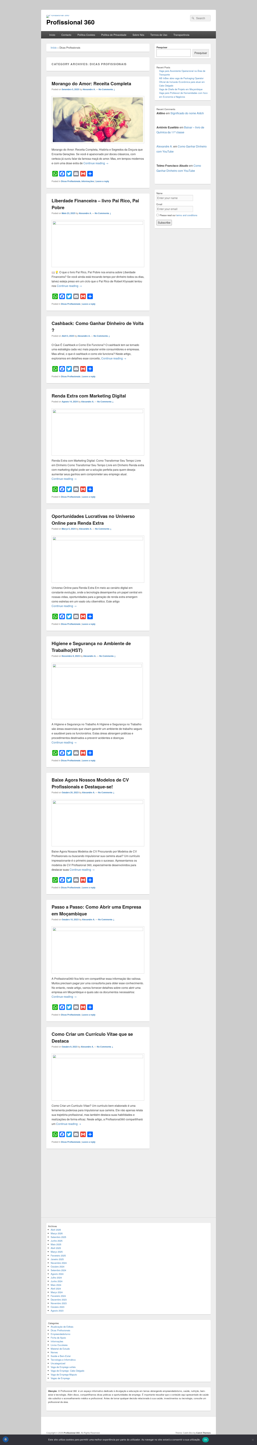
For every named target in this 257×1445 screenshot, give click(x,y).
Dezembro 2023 (59, 1299)
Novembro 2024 (59, 1263)
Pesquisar (161, 47)
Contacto (66, 35)
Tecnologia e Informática (63, 1359)
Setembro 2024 (58, 1270)
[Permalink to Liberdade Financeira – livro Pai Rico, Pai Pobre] (98, 224)
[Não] (252, 1440)
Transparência (181, 35)
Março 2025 (57, 1251)
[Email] (208, 1424)
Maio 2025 (56, 1244)
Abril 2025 (56, 1248)
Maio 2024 (56, 1285)
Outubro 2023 (57, 1307)
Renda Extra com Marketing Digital (89, 395)
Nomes (54, 1352)
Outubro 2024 (57, 1266)
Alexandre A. (89, 89)
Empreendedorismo (60, 1334)
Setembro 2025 (58, 1237)
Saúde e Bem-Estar (61, 1356)
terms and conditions (186, 215)
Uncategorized (58, 1363)
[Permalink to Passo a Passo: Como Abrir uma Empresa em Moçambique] (98, 930)
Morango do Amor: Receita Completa (91, 83)
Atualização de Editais (62, 1326)
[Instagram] (200, 1424)
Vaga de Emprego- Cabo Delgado (67, 1370)
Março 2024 (57, 1292)
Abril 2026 (56, 1229)
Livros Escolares (59, 1345)
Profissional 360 (70, 21)
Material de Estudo (60, 1348)
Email (159, 204)
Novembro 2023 (59, 1303)
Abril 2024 (56, 1288)
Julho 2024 (56, 1277)
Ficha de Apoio (58, 1337)
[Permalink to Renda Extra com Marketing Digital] (98, 412)
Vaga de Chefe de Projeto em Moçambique (180, 89)
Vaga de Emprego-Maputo (64, 1374)
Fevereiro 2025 (58, 1255)
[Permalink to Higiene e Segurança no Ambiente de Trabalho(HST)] (97, 666)
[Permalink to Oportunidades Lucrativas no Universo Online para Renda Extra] (98, 539)
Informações (87, 181)
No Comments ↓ (107, 89)
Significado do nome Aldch (187, 113)
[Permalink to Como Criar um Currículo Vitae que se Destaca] (98, 1057)
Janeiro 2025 (57, 1259)
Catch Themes (203, 1432)
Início (52, 35)
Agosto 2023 (57, 1310)
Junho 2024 (56, 1281)
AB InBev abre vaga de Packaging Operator (181, 78)
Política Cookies (86, 35)
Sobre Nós (138, 35)
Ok (205, 1439)
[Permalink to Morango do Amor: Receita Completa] (98, 145)
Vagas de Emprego (60, 1378)
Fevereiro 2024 (58, 1296)
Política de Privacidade (113, 35)
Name (159, 193)
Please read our (178, 215)
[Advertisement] (97, 1185)
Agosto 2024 (57, 1274)
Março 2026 (57, 1233)
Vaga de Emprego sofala (63, 1367)
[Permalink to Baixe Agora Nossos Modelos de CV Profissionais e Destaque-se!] (98, 803)
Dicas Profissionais (70, 181)
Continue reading (95, 163)
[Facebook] (192, 1424)
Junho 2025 (56, 1240)
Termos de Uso (158, 35)
